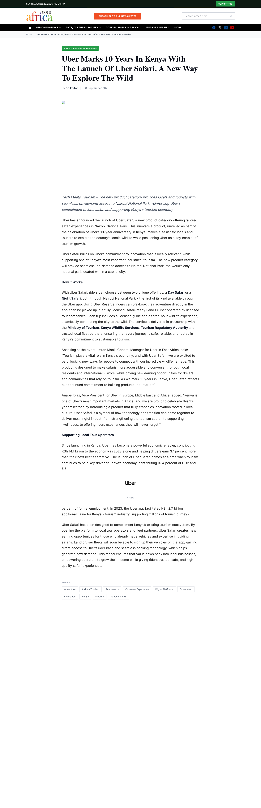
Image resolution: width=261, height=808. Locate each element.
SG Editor (72, 88)
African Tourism (90, 589)
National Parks (118, 596)
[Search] (231, 16)
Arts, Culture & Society (82, 27)
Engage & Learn (156, 27)
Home (29, 34)
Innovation (69, 596)
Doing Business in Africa (122, 27)
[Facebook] (213, 27)
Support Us (225, 4)
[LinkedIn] (226, 27)
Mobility (99, 596)
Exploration (186, 589)
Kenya (85, 596)
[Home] (30, 27)
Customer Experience (137, 589)
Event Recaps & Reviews (80, 48)
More (177, 27)
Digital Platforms (164, 589)
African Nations (47, 27)
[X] (220, 27)
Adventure (69, 589)
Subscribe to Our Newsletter (118, 16)
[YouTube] (232, 27)
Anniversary (112, 589)
